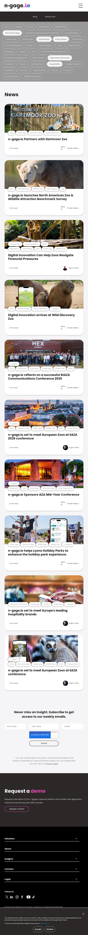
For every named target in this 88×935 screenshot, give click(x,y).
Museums (9, 70)
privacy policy (52, 763)
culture (22, 51)
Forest (22, 64)
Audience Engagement (16, 58)
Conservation (71, 33)
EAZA (60, 45)
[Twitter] (7, 898)
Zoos (30, 26)
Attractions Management (54, 51)
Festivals (9, 64)
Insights (9, 858)
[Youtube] (29, 898)
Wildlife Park (61, 26)
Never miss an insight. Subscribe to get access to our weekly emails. (44, 714)
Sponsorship (39, 70)
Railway (24, 70)
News (11, 94)
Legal (8, 879)
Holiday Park (37, 64)
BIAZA (30, 45)
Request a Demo (16, 809)
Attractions (61, 39)
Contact (9, 869)
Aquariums (44, 39)
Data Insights (45, 45)
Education (77, 39)
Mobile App (44, 26)
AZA (34, 51)
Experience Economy (60, 58)
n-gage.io (18, 26)
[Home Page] (17, 6)
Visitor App (27, 39)
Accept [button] (38, 929)
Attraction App (12, 33)
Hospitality (54, 64)
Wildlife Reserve (32, 76)
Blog (35, 16)
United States (11, 76)
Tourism (67, 70)
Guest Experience (13, 45)
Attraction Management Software (42, 33)
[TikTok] (35, 898)
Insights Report (73, 64)
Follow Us (9, 891)
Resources (50, 16)
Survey (54, 70)
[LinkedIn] (13, 898)
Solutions (10, 838)
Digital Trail (74, 45)
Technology (10, 39)
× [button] (83, 914)
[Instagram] (18, 898)
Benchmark (38, 58)
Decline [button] (50, 929)
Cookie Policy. (45, 923)
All (6, 26)
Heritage (9, 51)
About (8, 848)
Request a (25, 791)
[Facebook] (24, 898)
